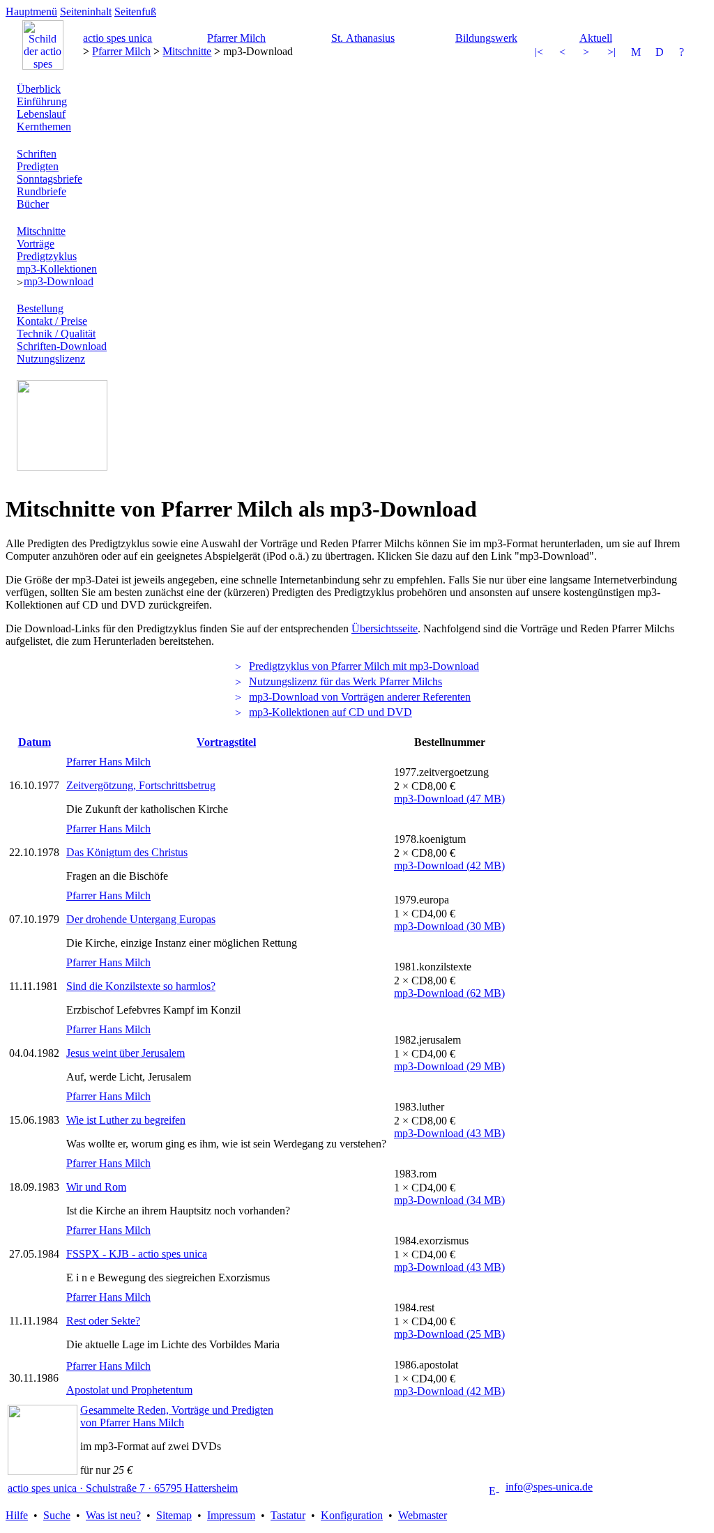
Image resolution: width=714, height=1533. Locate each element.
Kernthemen (44, 126)
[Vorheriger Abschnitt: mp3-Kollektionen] (540, 53)
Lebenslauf (41, 114)
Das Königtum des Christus (127, 852)
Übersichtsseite (384, 628)
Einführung (42, 101)
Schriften (36, 154)
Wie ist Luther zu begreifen (125, 1120)
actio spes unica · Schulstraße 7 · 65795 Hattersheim (123, 1488)
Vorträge (35, 244)
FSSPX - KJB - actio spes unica (136, 1254)
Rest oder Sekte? (103, 1321)
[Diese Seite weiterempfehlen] (636, 53)
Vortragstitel (226, 742)
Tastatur (288, 1515)
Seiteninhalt (86, 11)
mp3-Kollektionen (57, 269)
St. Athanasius (363, 38)
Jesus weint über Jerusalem (125, 1053)
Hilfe (17, 1515)
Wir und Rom (96, 1187)
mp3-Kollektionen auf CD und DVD (330, 712)
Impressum (231, 1515)
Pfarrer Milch (236, 38)
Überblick (39, 89)
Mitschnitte (186, 51)
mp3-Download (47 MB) (449, 798)
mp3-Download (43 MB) (449, 1133)
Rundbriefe (41, 191)
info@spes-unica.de (549, 1487)
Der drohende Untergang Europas (140, 919)
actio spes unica (117, 38)
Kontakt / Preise (52, 321)
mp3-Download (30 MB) (449, 926)
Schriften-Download (62, 346)
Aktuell (595, 38)
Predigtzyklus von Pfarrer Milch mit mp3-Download (364, 666)
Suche (56, 1515)
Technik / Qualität (56, 334)
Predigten (38, 166)
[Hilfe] (684, 53)
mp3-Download (58, 281)
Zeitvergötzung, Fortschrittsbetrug (140, 785)
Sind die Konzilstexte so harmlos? (140, 986)
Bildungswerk (486, 38)
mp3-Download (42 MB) (449, 865)
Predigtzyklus (47, 256)
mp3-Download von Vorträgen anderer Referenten (360, 697)
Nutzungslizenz (51, 359)
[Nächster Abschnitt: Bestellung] (612, 53)
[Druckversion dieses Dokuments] (661, 53)
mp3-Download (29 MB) (449, 1066)
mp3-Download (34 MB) (449, 1200)
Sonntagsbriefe (49, 179)
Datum (34, 742)
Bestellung (40, 308)
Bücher (33, 204)
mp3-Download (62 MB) (449, 993)
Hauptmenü (31, 11)
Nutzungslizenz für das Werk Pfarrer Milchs (345, 681)
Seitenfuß (135, 11)
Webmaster (422, 1515)
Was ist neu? (113, 1515)
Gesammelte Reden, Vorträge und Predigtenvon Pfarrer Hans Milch (176, 1416)
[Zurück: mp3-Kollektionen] (564, 53)
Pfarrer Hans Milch (108, 762)
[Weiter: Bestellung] (588, 53)
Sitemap (174, 1515)
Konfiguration (352, 1515)
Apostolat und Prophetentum (129, 1390)
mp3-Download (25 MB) (449, 1334)
